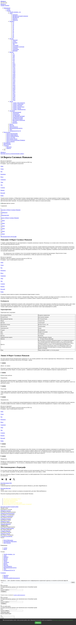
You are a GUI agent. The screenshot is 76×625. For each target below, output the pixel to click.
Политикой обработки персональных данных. (63, 620)
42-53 (13, 98)
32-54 (13, 92)
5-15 (13, 58)
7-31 (13, 61)
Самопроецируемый (17, 117)
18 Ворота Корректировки (7, 528)
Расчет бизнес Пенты (12, 138)
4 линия (3, 228)
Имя (2, 588)
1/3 (13, 22)
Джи (13, 44)
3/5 (13, 28)
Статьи (8, 9)
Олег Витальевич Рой (6, 483)
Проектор (14, 18)
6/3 (13, 37)
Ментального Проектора (18, 120)
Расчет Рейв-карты (8, 540)
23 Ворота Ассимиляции (7, 516)
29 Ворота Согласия (6, 510)
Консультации (7, 144)
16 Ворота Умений (5, 533)
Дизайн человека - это (15, 12)
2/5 (13, 26)
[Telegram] (10, 479)
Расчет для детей (11, 137)
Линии (11, 101)
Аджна (14, 41)
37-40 (13, 96)
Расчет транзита (11, 141)
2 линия (3, 223)
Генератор (15, 14)
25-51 (13, 84)
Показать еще (4, 525)
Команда (9, 148)
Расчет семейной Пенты (13, 136)
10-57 (13, 66)
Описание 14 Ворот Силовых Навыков (10, 209)
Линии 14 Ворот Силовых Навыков (10, 217)
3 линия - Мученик (17, 105)
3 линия (3, 226)
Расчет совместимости (12, 134)
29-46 (13, 89)
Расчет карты (7, 132)
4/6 (13, 32)
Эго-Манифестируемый (18, 116)
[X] (14, 479)
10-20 (13, 64)
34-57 (13, 93)
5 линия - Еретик (16, 108)
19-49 (13, 76)
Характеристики (5, 215)
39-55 (13, 97)
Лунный (14, 121)
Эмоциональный (16, 112)
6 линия (3, 234)
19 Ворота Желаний (6, 524)
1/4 (13, 24)
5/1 (13, 33)
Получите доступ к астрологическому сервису (12, 153)
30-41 (13, 90)
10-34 (13, 65)
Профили (12, 21)
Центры (12, 38)
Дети (11, 129)
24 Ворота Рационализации (8, 513)
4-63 (13, 57)
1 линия (3, 220)
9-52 (13, 62)
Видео (5, 549)
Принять (38, 622)
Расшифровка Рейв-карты (10, 541)
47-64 (13, 100)
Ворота (11, 124)
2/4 (13, 25)
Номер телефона (5, 590)
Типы (11, 13)
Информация (7, 8)
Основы (9, 10)
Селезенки (15, 48)
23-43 (13, 81)
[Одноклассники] (6, 479)
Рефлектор (15, 20)
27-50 (13, 86)
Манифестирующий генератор (20, 16)
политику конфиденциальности (19, 595)
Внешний (14, 122)
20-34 (13, 77)
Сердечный (15, 45)
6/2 (13, 36)
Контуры (12, 125)
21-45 (13, 80)
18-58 (13, 74)
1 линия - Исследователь (18, 102)
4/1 (13, 30)
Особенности (4, 212)
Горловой (14, 42)
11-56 (13, 68)
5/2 (13, 34)
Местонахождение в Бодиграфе (8, 236)
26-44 (13, 85)
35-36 (13, 94)
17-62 (13, 73)
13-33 (13, 70)
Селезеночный (16, 114)
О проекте (6, 145)
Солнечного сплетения (18, 46)
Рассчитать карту (5, 612)
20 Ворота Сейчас (5, 521)
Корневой (14, 50)
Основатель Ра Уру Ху (15, 130)
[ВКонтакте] (2, 479)
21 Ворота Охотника (6, 518)
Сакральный (15, 49)
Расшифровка (7, 142)
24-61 (13, 82)
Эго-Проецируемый (17, 118)
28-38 (13, 88)
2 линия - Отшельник (17, 104)
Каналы (11, 52)
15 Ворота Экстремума (6, 536)
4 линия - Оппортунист (18, 106)
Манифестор (15, 17)
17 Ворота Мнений (5, 531)
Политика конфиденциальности (12, 578)
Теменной (15, 40)
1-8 (13, 53)
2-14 (13, 54)
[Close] (1, 584)
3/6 (13, 29)
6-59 (13, 60)
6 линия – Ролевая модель (19, 109)
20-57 (13, 78)
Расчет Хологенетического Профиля (16, 140)
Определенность (14, 126)
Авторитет (12, 110)
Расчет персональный (12, 133)
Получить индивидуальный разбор (9, 506)
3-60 (13, 56)
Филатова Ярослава (6, 488)
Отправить (3, 591)
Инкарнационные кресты (16, 128)
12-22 (13, 69)
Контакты (9, 146)
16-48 (13, 72)
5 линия (3, 231)
